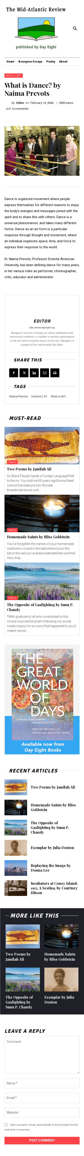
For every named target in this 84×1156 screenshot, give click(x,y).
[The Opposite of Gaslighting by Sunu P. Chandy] (42, 581)
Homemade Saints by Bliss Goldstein (38, 536)
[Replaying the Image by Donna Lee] (15, 868)
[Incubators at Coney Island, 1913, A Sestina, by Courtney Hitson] (15, 888)
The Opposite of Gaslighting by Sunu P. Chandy (50, 827)
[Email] (44, 372)
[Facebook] (13, 372)
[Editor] (8, 102)
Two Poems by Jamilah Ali (29, 469)
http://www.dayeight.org (42, 327)
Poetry (12, 462)
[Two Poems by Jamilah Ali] (42, 445)
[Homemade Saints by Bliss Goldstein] (42, 513)
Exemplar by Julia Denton (52, 847)
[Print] (54, 372)
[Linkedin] (34, 372)
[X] (23, 372)
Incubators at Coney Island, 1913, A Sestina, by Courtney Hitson (54, 888)
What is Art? (13, 75)
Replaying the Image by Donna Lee (51, 867)
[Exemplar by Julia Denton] (15, 848)
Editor (20, 102)
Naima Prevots (18, 396)
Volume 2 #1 (39, 396)
